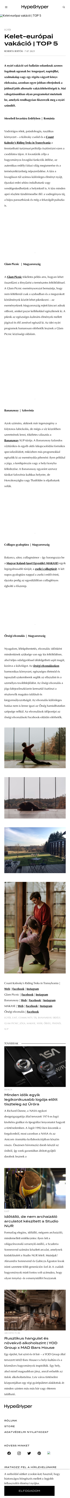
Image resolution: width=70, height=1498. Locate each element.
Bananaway (11, 440)
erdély (56, 1018)
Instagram (33, 989)
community (25, 1018)
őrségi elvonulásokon (46, 666)
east (14, 1018)
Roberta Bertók (13, 51)
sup (6, 1029)
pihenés (56, 1024)
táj (35, 1018)
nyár (39, 1024)
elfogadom (29, 1490)
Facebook (18, 989)
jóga (22, 1024)
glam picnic (11, 1024)
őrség (47, 1024)
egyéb (7, 30)
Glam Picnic (14, 277)
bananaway (44, 1018)
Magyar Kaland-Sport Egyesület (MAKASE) (32, 563)
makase (31, 1024)
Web (7, 989)
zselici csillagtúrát (46, 569)
